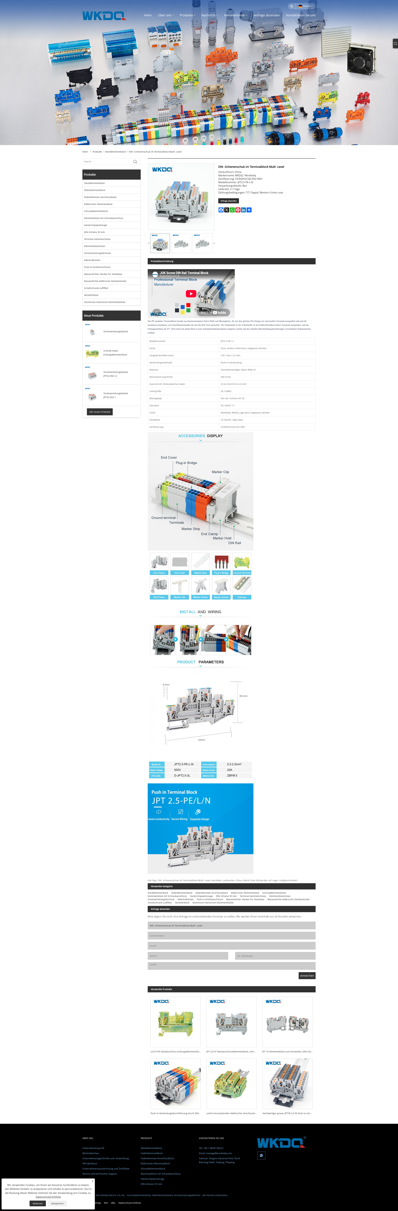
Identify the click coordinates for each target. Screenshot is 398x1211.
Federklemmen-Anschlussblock (100, 197)
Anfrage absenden (229, 201)
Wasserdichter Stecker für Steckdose (103, 274)
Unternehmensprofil (93, 1148)
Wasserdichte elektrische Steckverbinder (105, 281)
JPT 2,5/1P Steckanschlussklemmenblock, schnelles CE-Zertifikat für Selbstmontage (233, 1051)
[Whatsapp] (261, 1155)
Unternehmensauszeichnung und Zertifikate (105, 1168)
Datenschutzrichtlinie (129, 1202)
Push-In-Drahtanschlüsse (97, 267)
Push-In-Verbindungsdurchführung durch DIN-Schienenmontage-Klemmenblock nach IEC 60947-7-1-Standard (177, 1113)
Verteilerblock (91, 295)
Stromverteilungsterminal (97, 253)
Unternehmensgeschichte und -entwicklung (105, 1158)
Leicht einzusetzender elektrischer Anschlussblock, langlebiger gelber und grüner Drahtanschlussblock (233, 1113)
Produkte (97, 151)
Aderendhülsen (92, 260)
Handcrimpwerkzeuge (95, 225)
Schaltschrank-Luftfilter (96, 288)
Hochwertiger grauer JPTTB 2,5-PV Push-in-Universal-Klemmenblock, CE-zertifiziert (289, 1113)
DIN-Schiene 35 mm (94, 232)
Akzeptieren (57, 1203)
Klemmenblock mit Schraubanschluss (103, 218)
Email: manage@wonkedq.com (215, 1153)
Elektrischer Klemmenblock (98, 204)
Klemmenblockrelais (94, 246)
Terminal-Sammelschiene (97, 239)
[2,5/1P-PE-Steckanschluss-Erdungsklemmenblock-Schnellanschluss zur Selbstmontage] (176, 1020)
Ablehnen (38, 1203)
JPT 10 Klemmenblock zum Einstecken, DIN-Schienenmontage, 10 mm (289, 1051)
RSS (106, 1202)
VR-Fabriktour (89, 1163)
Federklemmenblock (94, 190)
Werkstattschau (90, 1153)
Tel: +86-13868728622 (211, 1148)
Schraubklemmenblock (96, 211)
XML (113, 1202)
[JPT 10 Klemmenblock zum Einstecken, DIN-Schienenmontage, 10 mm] (288, 1020)
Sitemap (96, 1202)
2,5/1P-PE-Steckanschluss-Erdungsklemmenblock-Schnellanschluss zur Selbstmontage (177, 1051)
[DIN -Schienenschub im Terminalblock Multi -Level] (160, 243)
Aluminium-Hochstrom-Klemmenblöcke (104, 302)
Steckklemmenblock (115, 151)
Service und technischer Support (99, 1173)
